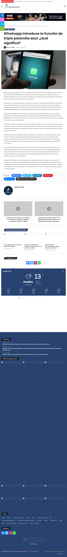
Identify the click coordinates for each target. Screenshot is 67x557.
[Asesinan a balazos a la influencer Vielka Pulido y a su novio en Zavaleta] (33, 238)
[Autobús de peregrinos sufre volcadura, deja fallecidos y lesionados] (55, 504)
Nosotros (58, 551)
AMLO (3, 517)
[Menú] (2, 7)
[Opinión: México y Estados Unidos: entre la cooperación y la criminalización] (55, 367)
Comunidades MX (33, 551)
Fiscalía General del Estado (8, 520)
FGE (51, 517)
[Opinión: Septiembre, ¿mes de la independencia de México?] (33, 491)
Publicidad (33, 12)
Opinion (63, 551)
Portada (10, 26)
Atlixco (8, 517)
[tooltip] (2, 15)
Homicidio (39, 520)
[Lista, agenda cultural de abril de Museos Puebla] (13, 238)
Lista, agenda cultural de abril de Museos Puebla (13, 245)
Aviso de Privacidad (50, 551)
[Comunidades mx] (33, 17)
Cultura (33, 517)
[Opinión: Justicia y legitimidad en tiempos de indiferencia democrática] (11, 491)
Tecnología (11, 29)
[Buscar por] (65, 7)
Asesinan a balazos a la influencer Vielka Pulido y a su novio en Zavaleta (33, 246)
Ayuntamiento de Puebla (18, 517)
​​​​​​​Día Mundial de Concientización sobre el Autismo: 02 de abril (52, 246)
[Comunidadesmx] (13, 6)
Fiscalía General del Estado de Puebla (26, 520)
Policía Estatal (53, 520)
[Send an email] (13, 47)
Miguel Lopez (10, 47)
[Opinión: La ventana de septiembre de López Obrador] (55, 491)
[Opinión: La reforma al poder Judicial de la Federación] (33, 504)
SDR (3, 523)
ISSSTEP (46, 520)
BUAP (28, 517)
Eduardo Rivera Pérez (42, 517)
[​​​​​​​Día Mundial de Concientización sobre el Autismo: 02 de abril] (54, 238)
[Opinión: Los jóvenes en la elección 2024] (11, 504)
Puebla (60, 520)
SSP (32, 523)
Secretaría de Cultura (23, 523)
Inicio (6, 26)
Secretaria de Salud (11, 523)
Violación (37, 523)
